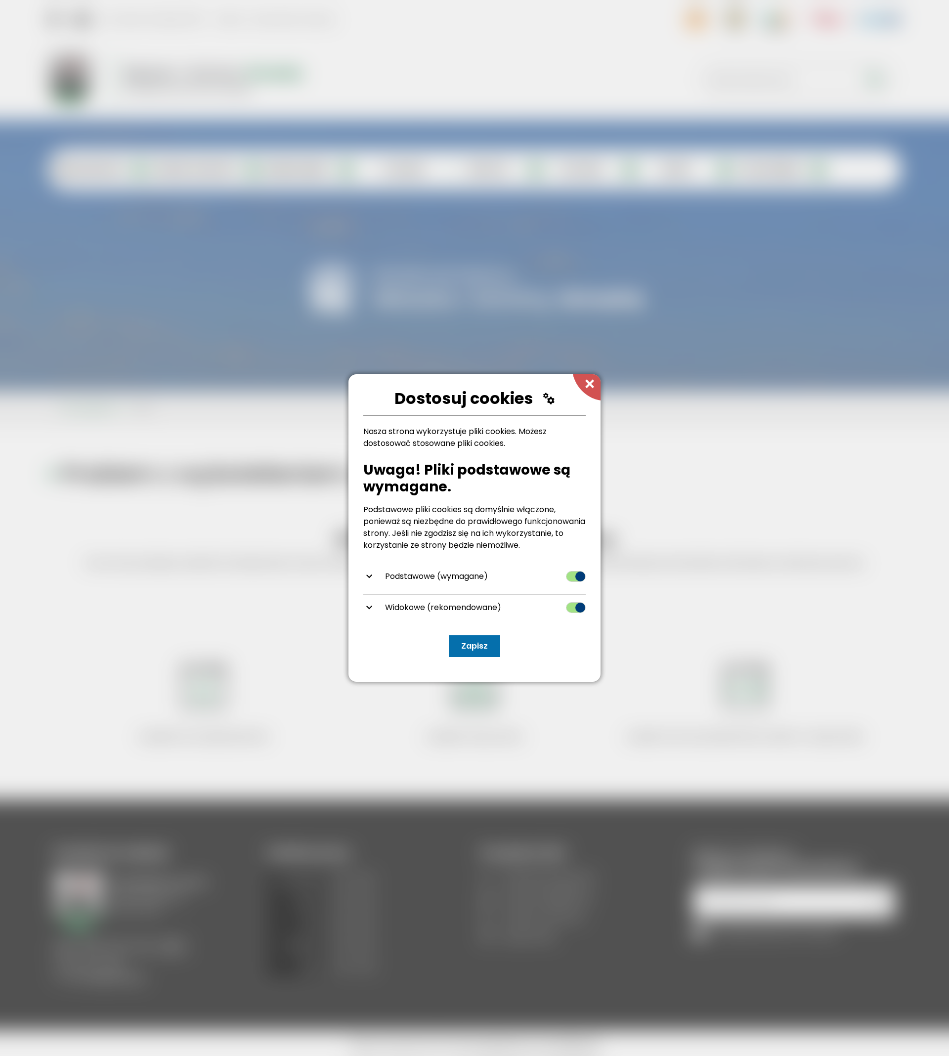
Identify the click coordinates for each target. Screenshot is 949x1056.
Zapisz (474, 646)
